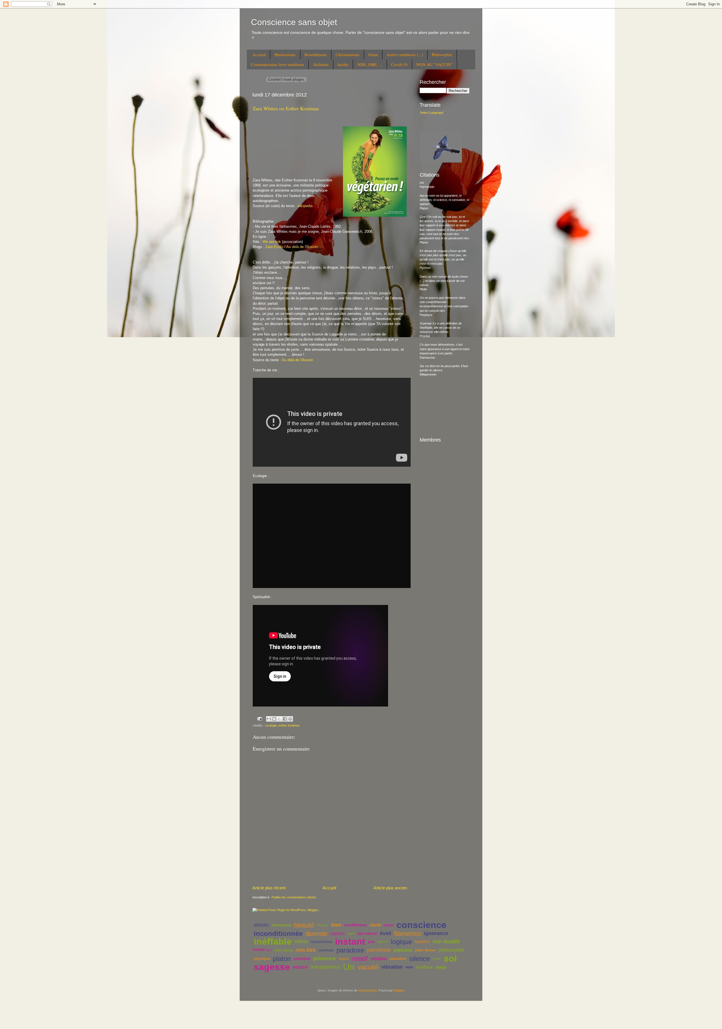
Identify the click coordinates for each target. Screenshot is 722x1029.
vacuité (367, 967)
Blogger (399, 990)
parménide (379, 950)
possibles (302, 958)
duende (316, 933)
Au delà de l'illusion (302, 247)
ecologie (271, 725)
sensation (397, 958)
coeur (389, 925)
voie (409, 967)
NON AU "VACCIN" (434, 64)
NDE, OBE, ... (369, 64)
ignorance (436, 933)
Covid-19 (399, 64)
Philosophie (442, 54)
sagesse (272, 967)
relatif (359, 958)
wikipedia (305, 206)
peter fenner (425, 950)
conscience (421, 925)
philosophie (451, 950)
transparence (325, 967)
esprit (351, 933)
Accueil (259, 54)
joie (371, 942)
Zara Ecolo (274, 247)
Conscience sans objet (294, 22)
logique (401, 941)
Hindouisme (285, 54)
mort (269, 950)
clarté (375, 925)
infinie (301, 941)
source (300, 967)
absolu (261, 925)
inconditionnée (278, 933)
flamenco (407, 933)
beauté (304, 925)
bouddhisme (355, 925)
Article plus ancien (390, 887)
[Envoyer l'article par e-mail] (259, 718)
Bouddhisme (316, 54)
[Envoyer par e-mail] (269, 719)
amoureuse (281, 925)
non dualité (446, 941)
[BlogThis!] (274, 719)
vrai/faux (424, 967)
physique (262, 958)
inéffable (273, 941)
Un (349, 967)
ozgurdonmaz (367, 990)
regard (343, 958)
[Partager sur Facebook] (285, 719)
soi (450, 958)
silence (419, 958)
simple (437, 958)
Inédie (343, 64)
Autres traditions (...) (405, 54)
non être (306, 950)
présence (324, 958)
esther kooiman (289, 725)
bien (336, 925)
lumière (422, 941)
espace (337, 933)
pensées (403, 950)
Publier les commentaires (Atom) (294, 897)
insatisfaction (321, 942)
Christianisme (348, 54)
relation (379, 958)
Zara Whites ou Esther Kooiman (286, 108)
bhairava (322, 925)
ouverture (326, 950)
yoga (440, 967)
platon (282, 958)
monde (258, 949)
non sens (283, 950)
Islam (373, 54)
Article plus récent (268, 887)
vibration (392, 967)
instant (350, 941)
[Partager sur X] (279, 719)
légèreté (382, 941)
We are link (272, 242)
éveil (385, 933)
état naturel (367, 933)
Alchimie (321, 64)
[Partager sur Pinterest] (290, 719)
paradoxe (350, 950)
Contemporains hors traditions (277, 64)
